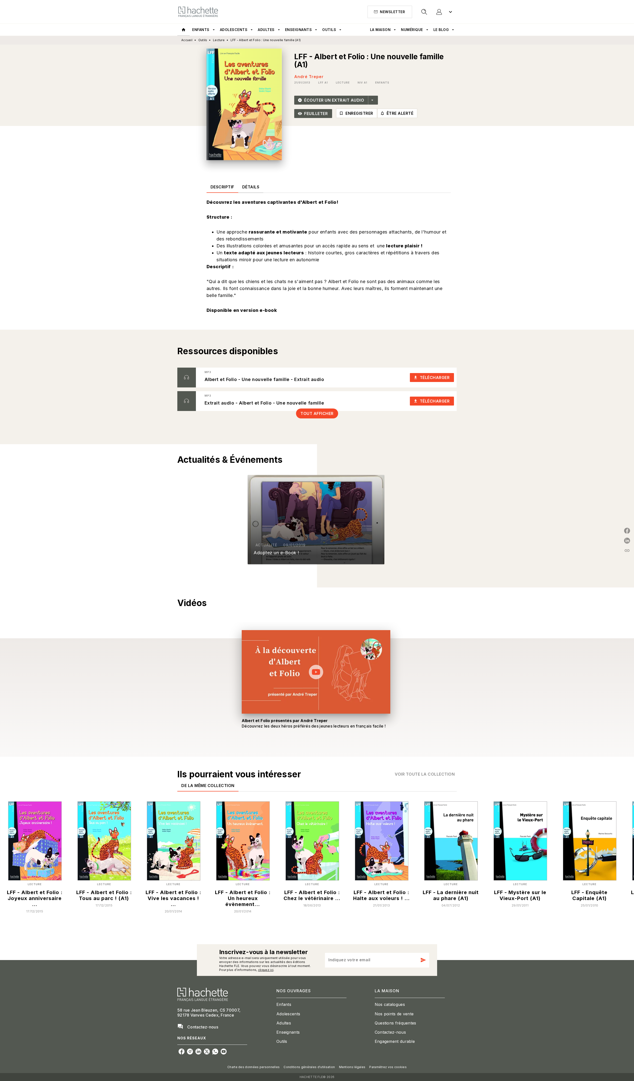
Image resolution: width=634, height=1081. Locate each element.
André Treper (309, 76)
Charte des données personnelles (253, 1067)
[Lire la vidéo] (316, 672)
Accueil (186, 40)
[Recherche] (424, 12)
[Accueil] (198, 12)
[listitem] (181, 1051)
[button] (390, 12)
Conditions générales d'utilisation (309, 1067)
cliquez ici (265, 970)
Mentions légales (352, 1067)
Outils (202, 40)
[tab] (183, 30)
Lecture (219, 40)
